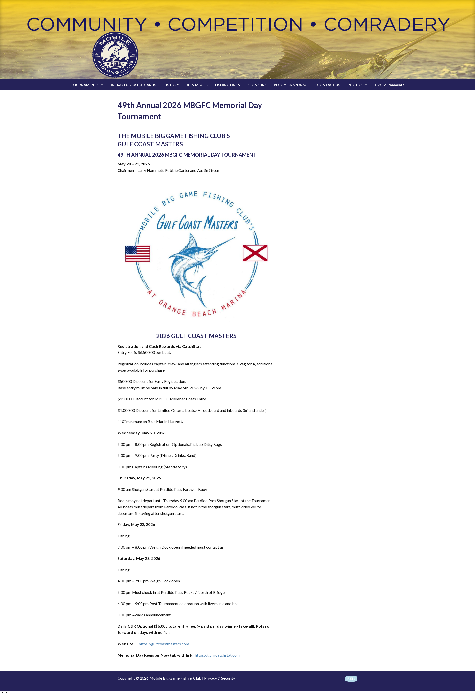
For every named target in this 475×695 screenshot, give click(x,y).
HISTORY (171, 85)
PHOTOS (355, 85)
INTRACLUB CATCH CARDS (133, 85)
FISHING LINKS (227, 85)
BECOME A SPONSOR (292, 85)
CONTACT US (328, 85)
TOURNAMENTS (84, 85)
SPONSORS (256, 85)
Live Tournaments (389, 85)
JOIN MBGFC (197, 85)
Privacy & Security (219, 678)
